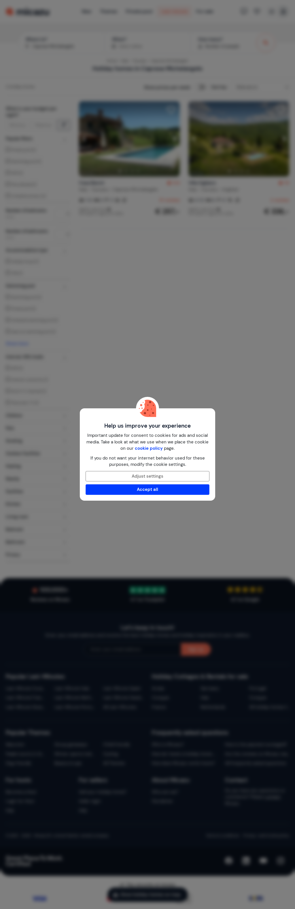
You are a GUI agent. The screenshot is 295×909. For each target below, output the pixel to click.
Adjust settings (147, 476)
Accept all (147, 489)
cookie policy (149, 448)
